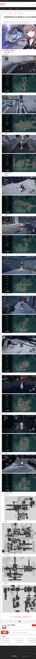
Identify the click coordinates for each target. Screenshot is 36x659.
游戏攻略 (10, 8)
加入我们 (30, 647)
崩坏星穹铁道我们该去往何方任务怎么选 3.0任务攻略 (20, 638)
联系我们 (25, 647)
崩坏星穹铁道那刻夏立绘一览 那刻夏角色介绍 (20, 640)
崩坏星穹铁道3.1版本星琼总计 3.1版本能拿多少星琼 (7, 642)
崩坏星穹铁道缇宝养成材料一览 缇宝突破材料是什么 (7, 640)
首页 (3, 8)
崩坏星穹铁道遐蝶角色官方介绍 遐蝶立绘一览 (20, 642)
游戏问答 (17, 8)
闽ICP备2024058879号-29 (26, 650)
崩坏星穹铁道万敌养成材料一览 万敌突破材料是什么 (7, 638)
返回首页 (22, 621)
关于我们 (21, 647)
